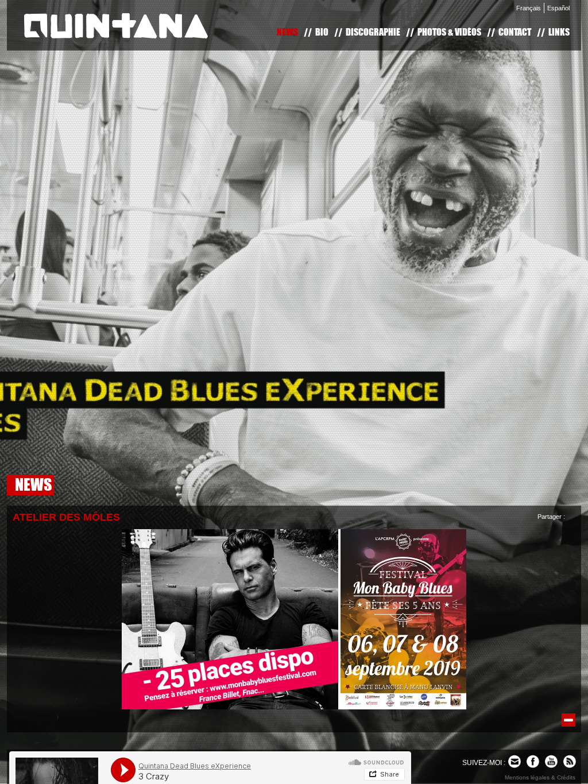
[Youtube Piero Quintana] (551, 761)
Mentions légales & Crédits (540, 777)
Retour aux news (568, 720)
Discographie (373, 32)
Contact (514, 32)
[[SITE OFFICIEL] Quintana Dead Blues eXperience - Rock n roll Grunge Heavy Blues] (116, 25)
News (287, 32)
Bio (321, 32)
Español (558, 8)
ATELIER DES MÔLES (66, 517)
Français (528, 8)
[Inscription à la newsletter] (514, 761)
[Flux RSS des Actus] (569, 761)
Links (559, 32)
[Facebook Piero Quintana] (533, 761)
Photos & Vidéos (449, 32)
